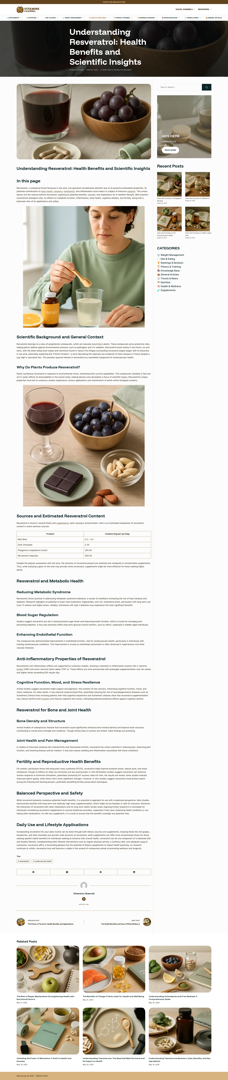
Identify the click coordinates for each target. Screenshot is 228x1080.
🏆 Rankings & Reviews (146, 18)
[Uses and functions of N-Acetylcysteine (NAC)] (169, 219)
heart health (47, 191)
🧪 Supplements (12, 18)
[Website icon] (84, 899)
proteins (46, 699)
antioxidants (23, 861)
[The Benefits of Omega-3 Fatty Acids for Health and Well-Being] (114, 969)
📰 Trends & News (191, 18)
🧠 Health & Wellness (97, 18)
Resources (203, 9)
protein (20, 669)
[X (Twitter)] (67, 872)
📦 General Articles (214, 18)
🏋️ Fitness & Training (121, 18)
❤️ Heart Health (106, 70)
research (131, 191)
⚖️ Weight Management (72, 18)
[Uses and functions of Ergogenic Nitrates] (169, 184)
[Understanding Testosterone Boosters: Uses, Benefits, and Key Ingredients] (180, 1031)
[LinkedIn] (134, 872)
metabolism (69, 191)
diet (18, 357)
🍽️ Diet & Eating (49, 18)
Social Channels (184, 9)
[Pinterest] (100, 872)
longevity (58, 191)
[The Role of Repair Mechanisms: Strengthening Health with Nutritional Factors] (48, 969)
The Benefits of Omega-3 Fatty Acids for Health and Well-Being (113, 996)
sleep (142, 842)
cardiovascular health (42, 861)
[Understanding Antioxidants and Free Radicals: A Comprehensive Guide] (180, 969)
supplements (62, 523)
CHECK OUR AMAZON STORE (114, 2)
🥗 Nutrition (31, 18)
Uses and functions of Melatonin (197, 198)
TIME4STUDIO (41, 1076)
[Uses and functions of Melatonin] (197, 184)
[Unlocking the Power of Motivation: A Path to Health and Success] (48, 1031)
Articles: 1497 (84, 904)
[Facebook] (33, 872)
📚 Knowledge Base (169, 18)
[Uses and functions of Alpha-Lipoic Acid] (197, 219)
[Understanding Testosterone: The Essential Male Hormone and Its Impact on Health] (114, 1031)
